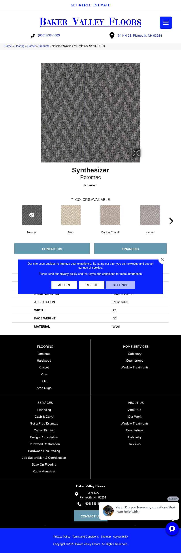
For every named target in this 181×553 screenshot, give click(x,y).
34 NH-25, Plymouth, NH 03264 (140, 35)
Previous (10, 214)
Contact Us (52, 249)
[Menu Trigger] (166, 23)
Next (171, 214)
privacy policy (68, 273)
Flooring (20, 46)
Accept (64, 285)
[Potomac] (31, 215)
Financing (130, 249)
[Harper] (149, 215)
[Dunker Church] (110, 215)
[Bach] (71, 215)
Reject (92, 285)
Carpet (31, 46)
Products (43, 46)
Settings (120, 285)
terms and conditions (102, 273)
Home (8, 46)
